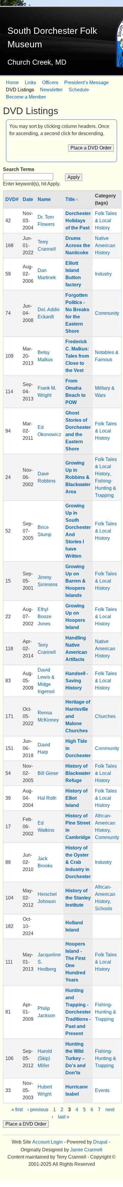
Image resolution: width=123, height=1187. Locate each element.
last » (63, 1116)
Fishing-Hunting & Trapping (105, 488)
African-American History (105, 823)
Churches (105, 716)
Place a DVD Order (90, 147)
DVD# (12, 199)
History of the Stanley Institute (78, 898)
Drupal (100, 1141)
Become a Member (26, 96)
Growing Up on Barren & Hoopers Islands (75, 581)
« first (17, 1109)
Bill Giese (48, 773)
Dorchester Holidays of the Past (78, 220)
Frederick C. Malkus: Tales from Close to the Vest (77, 356)
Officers (50, 82)
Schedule (79, 89)
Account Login (47, 1141)
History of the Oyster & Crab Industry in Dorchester (78, 862)
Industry (103, 273)
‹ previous (37, 1109)
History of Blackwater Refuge (77, 773)
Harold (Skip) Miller (45, 1058)
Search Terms (18, 169)
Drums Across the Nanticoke (77, 245)
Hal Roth (47, 798)
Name (44, 199)
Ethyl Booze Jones (44, 616)
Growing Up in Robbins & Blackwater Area (77, 477)
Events (102, 1090)
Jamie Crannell (86, 1149)
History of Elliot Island (76, 798)
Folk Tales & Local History (106, 220)
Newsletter (51, 89)
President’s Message (86, 82)
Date (28, 199)
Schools (103, 908)
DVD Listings (20, 89)
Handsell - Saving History (76, 680)
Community (107, 313)
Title (70, 199)
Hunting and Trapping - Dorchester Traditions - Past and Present (78, 1012)
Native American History (105, 245)
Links (30, 82)
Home (12, 82)
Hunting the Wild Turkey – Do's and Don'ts (75, 1058)
